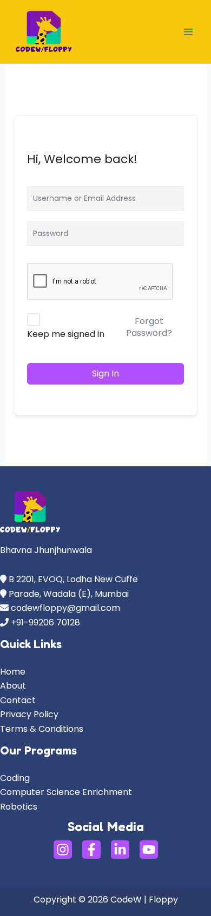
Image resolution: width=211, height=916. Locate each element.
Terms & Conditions (41, 729)
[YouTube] (149, 849)
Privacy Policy (29, 714)
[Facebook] (91, 849)
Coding (15, 778)
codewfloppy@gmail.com (65, 608)
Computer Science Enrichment (66, 792)
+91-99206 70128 (44, 622)
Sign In (105, 373)
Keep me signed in (65, 334)
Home (12, 671)
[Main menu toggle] (188, 32)
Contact (18, 700)
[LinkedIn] (120, 849)
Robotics (18, 806)
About (13, 685)
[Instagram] (63, 849)
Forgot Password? (149, 327)
